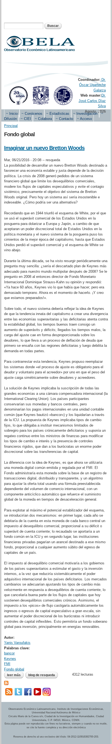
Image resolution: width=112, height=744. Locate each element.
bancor (9, 653)
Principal (11, 126)
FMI (7, 664)
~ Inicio (12, 114)
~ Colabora (43, 119)
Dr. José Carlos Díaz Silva (92, 100)
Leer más (15, 675)
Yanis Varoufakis (17, 643)
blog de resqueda (41, 675)
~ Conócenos (31, 114)
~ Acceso (84, 119)
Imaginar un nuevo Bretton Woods (44, 148)
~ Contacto (64, 119)
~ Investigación (85, 114)
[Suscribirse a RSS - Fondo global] (6, 683)
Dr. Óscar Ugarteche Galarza (92, 85)
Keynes (10, 659)
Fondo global (14, 669)
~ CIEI (26, 119)
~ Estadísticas (57, 114)
